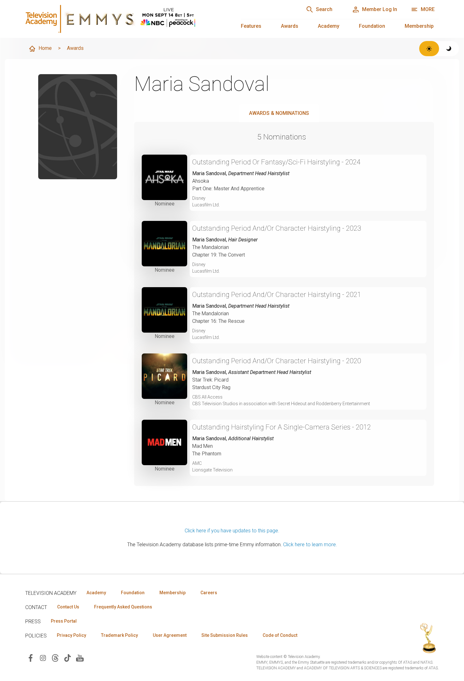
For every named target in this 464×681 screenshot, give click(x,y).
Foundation (372, 26)
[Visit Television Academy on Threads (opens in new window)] (55, 657)
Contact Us (68, 606)
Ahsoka (200, 181)
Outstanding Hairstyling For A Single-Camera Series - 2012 (281, 427)
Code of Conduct (280, 635)
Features (251, 26)
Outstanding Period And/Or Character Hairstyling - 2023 (276, 228)
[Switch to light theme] (429, 48)
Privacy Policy (71, 635)
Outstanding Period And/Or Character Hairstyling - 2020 (276, 361)
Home (45, 48)
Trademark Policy (119, 635)
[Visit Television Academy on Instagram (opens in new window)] (43, 657)
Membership (419, 26)
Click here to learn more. (310, 545)
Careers (208, 592)
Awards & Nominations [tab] (279, 113)
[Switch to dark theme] (449, 48)
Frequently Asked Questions (123, 606)
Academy (328, 26)
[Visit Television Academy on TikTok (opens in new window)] (67, 657)
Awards (289, 26)
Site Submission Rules (224, 635)
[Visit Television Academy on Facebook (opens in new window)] (30, 657)
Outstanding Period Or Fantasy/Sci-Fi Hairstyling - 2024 (276, 162)
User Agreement (170, 635)
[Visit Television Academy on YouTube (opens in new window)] (79, 657)
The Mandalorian (210, 247)
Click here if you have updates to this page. (232, 531)
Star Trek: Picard (210, 380)
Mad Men (202, 446)
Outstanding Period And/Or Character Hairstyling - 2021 (276, 295)
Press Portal (64, 621)
